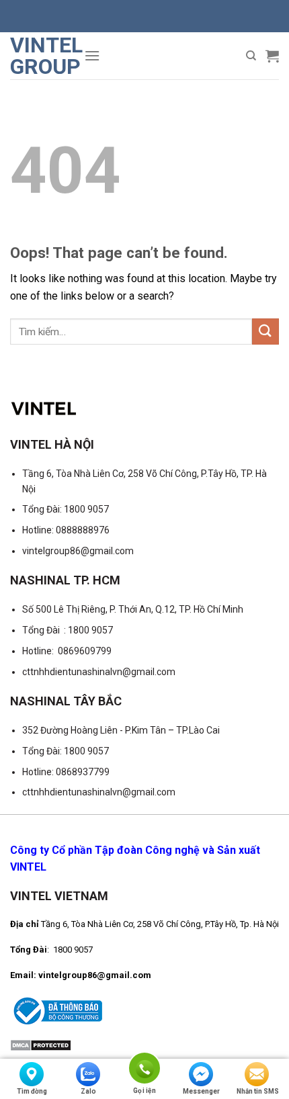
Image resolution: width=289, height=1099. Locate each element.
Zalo (88, 1091)
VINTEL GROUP (42, 55)
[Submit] (265, 331)
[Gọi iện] (144, 1070)
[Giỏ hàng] (272, 56)
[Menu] (92, 55)
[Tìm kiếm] (251, 56)
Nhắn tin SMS (258, 1091)
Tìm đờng (32, 1091)
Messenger (201, 1091)
